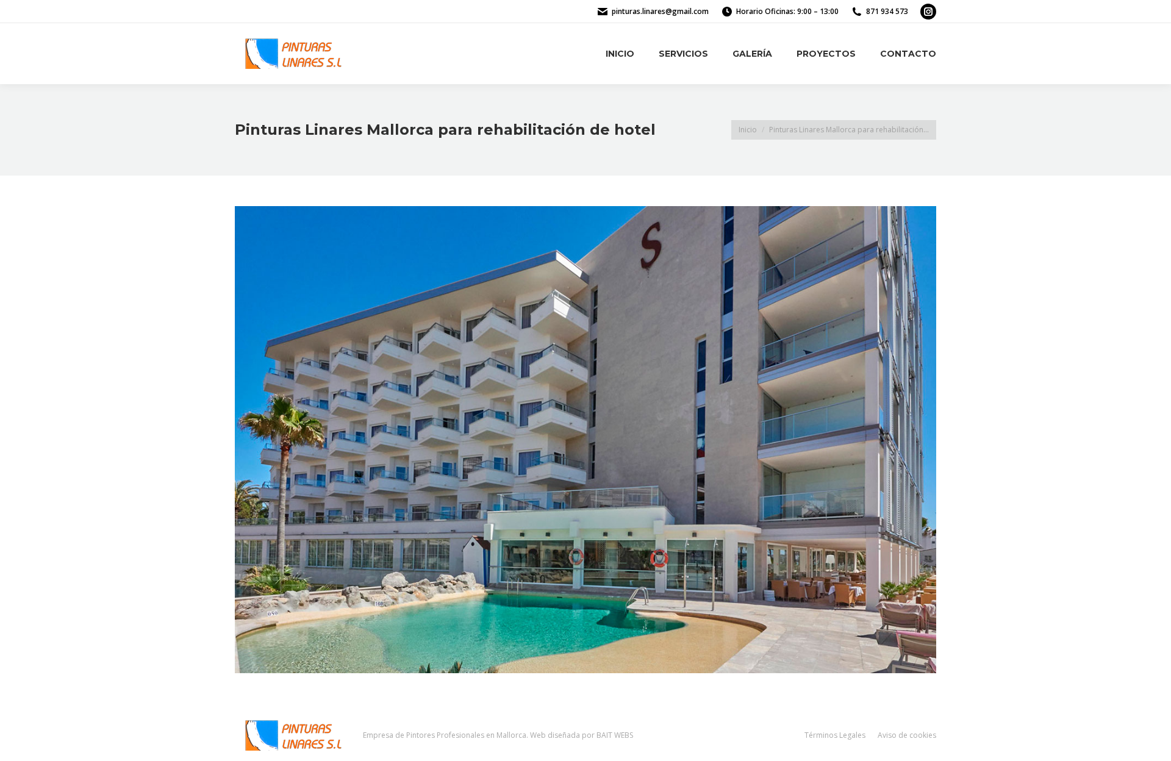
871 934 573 (887, 11)
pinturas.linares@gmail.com (660, 11)
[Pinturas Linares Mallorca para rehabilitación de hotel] (585, 439)
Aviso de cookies (907, 735)
